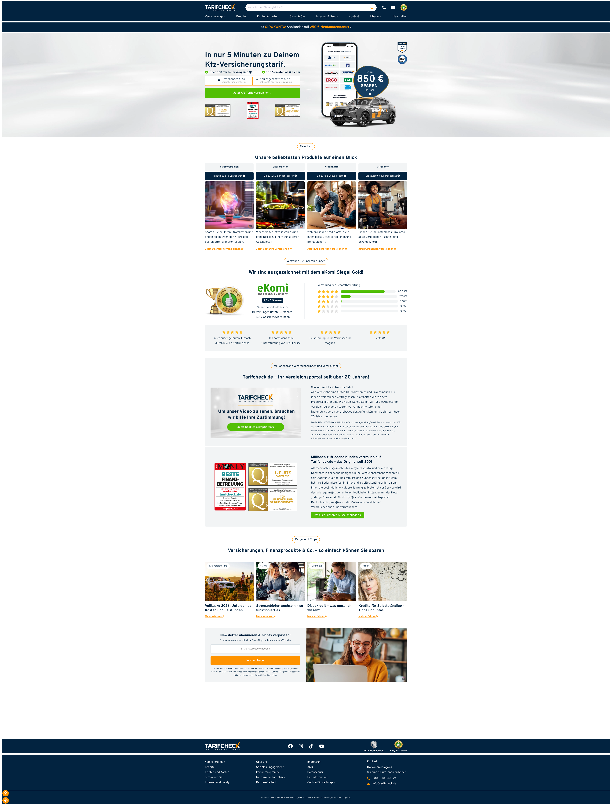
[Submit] (372, 7)
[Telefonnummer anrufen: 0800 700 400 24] (384, 7)
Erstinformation (317, 777)
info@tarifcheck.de (384, 783)
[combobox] (311, 7)
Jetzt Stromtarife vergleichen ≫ (224, 249)
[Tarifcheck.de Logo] (238, 746)
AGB (310, 767)
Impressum (314, 762)
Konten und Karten (217, 772)
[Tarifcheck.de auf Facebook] (290, 746)
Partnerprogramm (267, 772)
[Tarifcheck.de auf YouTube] (321, 746)
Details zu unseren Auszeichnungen (337, 515)
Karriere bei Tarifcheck (270, 777)
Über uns (376, 16)
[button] (250, 72)
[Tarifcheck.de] (220, 7)
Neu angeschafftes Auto (276, 81)
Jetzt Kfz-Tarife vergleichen (251, 93)
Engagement (270, 767)
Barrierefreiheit (266, 782)
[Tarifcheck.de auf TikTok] (311, 746)
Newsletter (400, 16)
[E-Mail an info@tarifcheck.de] (393, 7)
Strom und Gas (214, 777)
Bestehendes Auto (234, 81)
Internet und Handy (217, 782)
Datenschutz (349, 438)
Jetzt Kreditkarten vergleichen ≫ (327, 249)
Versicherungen (215, 762)
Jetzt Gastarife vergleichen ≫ (274, 249)
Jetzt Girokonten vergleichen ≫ (377, 249)
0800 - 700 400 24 (384, 778)
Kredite (210, 767)
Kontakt (354, 16)
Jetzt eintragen (255, 660)
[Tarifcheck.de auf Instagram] (300, 746)
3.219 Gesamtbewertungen (272, 317)
